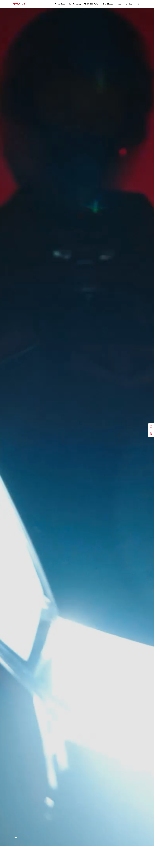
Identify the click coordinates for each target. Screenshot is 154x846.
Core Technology (75, 4)
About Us (129, 4)
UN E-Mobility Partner (91, 4)
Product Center (60, 4)
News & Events (108, 4)
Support (119, 4)
